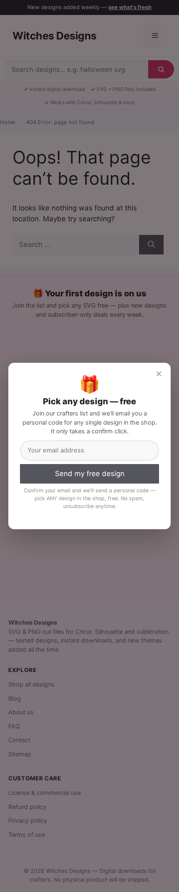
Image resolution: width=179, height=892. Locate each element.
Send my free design (89, 473)
